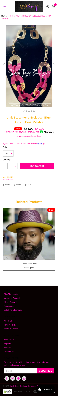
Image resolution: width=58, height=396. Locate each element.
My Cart (7, 347)
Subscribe (45, 370)
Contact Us (9, 351)
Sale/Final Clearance (13, 310)
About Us (8, 321)
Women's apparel (12, 298)
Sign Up (7, 343)
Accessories (9, 306)
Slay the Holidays (11, 294)
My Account (9, 339)
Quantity (7, 159)
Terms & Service (11, 329)
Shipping (20, 136)
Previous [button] (2, 235)
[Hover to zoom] (29, 66)
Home (4, 16)
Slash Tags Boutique (18, 386)
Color (5, 147)
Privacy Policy (10, 325)
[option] (29, 241)
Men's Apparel (10, 302)
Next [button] (55, 235)
